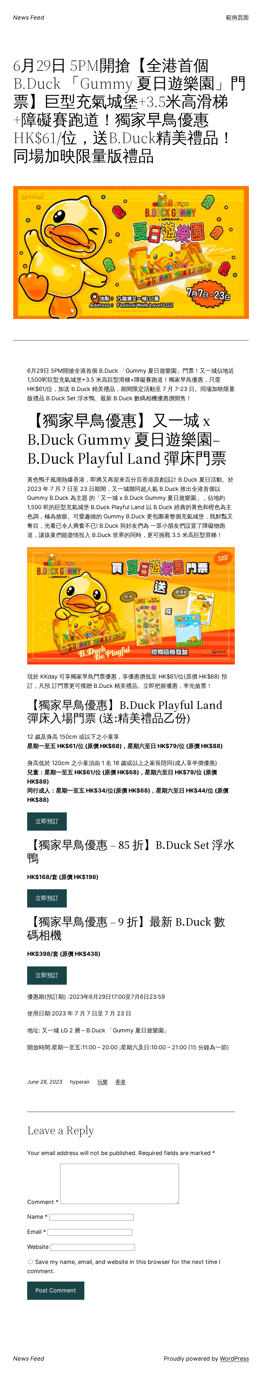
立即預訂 (46, 821)
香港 (120, 1082)
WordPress (234, 1358)
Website (38, 1246)
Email (36, 1231)
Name (37, 1216)
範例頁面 (237, 17)
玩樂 (102, 1082)
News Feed (28, 17)
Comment (42, 1202)
